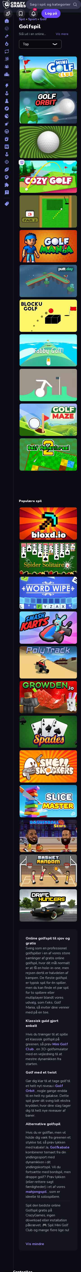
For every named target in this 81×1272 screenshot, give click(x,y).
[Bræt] (6, 101)
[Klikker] (6, 124)
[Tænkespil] (6, 185)
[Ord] (6, 146)
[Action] (6, 85)
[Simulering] (6, 154)
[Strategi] (6, 177)
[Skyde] (6, 162)
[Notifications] (33, 13)
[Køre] (6, 131)
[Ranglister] (6, 74)
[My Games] (20, 13)
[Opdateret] (6, 51)
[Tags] (6, 204)
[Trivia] (6, 192)
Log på (51, 13)
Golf (43, 19)
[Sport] (6, 169)
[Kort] (6, 139)
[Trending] (6, 44)
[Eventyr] (6, 108)
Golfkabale (60, 1147)
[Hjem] (6, 21)
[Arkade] (6, 93)
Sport (32, 19)
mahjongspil (36, 1191)
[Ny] (6, 36)
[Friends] (8, 13)
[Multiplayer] (6, 66)
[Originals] (6, 59)
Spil (22, 19)
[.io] (6, 116)
